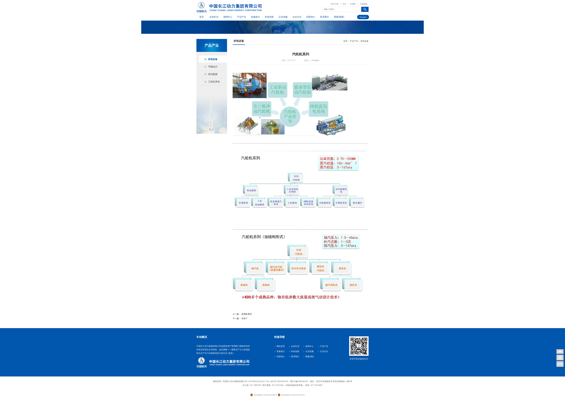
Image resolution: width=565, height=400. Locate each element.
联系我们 (324, 17)
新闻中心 (227, 17)
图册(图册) (339, 17)
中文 (344, 4)
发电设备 (212, 59)
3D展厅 (353, 4)
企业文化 (297, 17)
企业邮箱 (363, 4)
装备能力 (255, 17)
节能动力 (212, 66)
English (363, 17)
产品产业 (241, 17)
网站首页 (281, 346)
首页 (201, 17)
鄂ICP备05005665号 (299, 381)
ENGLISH (334, 4)
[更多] (230, 353)
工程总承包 (214, 81)
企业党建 (283, 17)
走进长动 (214, 17)
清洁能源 (212, 74)
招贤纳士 (310, 17)
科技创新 (269, 17)
